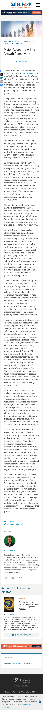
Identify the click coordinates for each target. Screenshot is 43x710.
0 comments (22, 61)
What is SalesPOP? (28, 692)
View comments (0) (15, 524)
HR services (27, 73)
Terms (7, 692)
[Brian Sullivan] (10, 541)
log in (11, 663)
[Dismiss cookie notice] (40, 701)
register (18, 663)
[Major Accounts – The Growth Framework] (21, 29)
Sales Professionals (16, 41)
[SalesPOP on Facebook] (20, 577)
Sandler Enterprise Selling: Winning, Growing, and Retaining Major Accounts (29, 605)
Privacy (15, 692)
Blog (5, 41)
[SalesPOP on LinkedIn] (13, 577)
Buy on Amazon (23, 634)
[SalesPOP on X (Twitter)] (6, 577)
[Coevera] (21, 680)
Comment (11, 521)
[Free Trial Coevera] (21, 646)
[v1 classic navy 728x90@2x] (21, 12)
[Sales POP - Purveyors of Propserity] (21, 5)
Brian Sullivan (16, 43)
